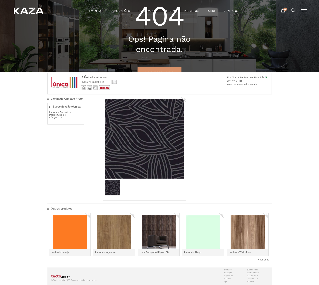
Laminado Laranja (60, 252)
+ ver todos (263, 259)
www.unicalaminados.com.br (242, 84)
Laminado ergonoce (105, 252)
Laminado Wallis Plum (240, 252)
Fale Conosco (252, 278)
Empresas (228, 275)
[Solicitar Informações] (95, 89)
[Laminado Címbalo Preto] (112, 194)
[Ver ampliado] (144, 178)
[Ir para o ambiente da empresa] (83, 89)
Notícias (227, 278)
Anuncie (250, 281)
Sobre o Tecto (253, 273)
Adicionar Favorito (183, 99)
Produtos (228, 270)
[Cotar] (104, 89)
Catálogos (228, 273)
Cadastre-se (252, 275)
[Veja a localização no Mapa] (266, 77)
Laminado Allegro (193, 252)
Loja (225, 281)
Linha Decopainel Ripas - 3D (154, 252)
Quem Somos (252, 270)
